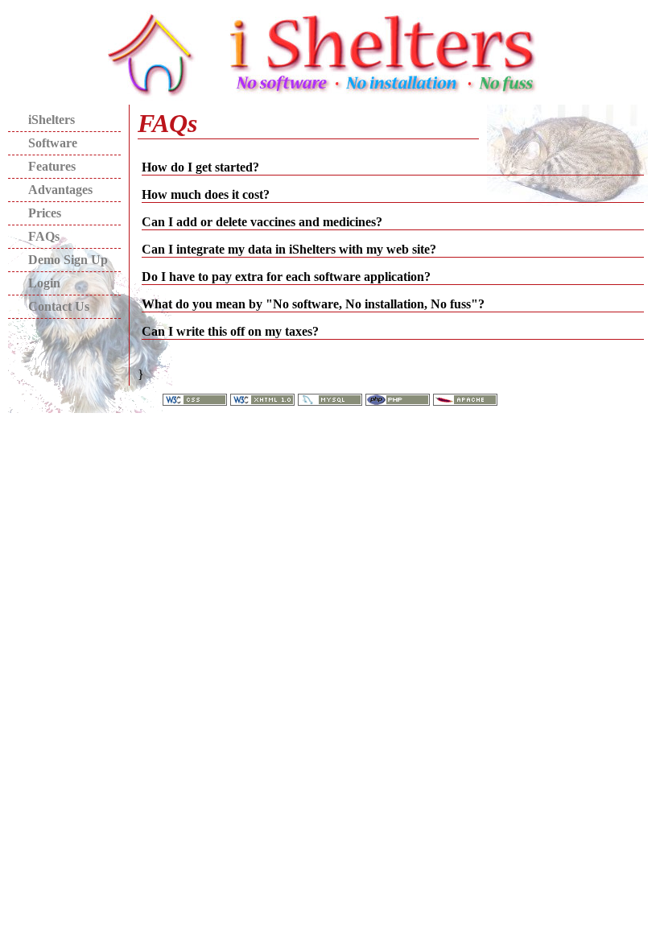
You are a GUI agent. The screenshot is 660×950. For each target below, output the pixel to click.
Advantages (60, 189)
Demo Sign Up (68, 259)
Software (52, 143)
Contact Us (58, 306)
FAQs (44, 236)
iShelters (51, 119)
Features (52, 166)
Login (44, 283)
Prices (44, 213)
